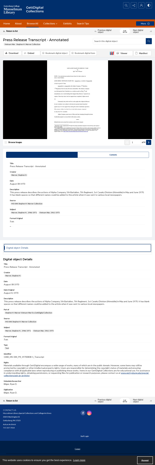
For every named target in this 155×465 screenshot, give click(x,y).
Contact (77, 449)
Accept (145, 460)
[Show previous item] (127, 142)
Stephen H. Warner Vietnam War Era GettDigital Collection (28, 313)
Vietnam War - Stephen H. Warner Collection (22, 44)
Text (7, 348)
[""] (36, 10)
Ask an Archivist (9, 424)
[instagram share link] (89, 413)
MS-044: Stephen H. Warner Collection (26, 203)
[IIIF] (111, 53)
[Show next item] (148, 142)
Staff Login (85, 436)
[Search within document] (149, 41)
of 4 (143, 142)
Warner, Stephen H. (19, 175)
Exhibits (67, 23)
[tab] (42, 155)
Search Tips (83, 23)
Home (6, 23)
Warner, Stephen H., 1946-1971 (24, 212)
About (18, 23)
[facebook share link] (83, 413)
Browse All (32, 23)
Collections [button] (49, 23)
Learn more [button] (79, 460)
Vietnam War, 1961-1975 (49, 212)
